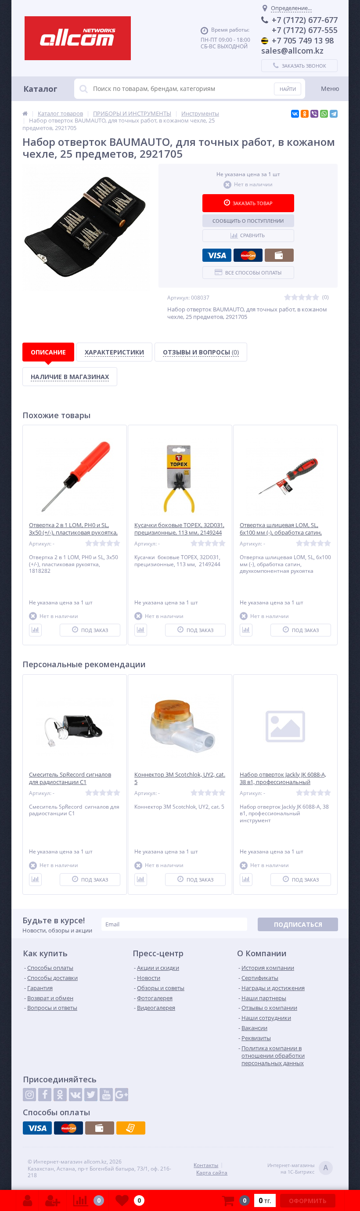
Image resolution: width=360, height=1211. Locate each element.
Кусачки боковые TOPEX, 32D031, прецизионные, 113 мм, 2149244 (179, 528)
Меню (330, 88)
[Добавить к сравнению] (35, 630)
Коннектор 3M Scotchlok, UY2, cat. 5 (179, 778)
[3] (301, 297)
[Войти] (27, 1200)
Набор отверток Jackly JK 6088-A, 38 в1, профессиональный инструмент (283, 782)
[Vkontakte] (75, 1094)
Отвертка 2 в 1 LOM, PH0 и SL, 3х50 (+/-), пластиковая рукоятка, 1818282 (73, 532)
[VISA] (216, 255)
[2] (294, 297)
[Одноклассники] (305, 114)
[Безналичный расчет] (130, 1128)
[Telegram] (334, 114)
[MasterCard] (248, 255)
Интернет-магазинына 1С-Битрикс (297, 1168)
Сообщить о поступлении (248, 220)
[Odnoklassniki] (60, 1094)
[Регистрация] (53, 1200)
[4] (308, 297)
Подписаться (298, 924)
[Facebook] (44, 1094)
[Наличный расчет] (279, 255)
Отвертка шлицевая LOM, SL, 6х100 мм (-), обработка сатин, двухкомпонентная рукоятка (281, 532)
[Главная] (25, 113)
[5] (315, 297)
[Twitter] (90, 1094)
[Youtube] (106, 1094)
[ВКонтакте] (295, 114)
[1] (287, 297)
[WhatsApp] (324, 114)
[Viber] (314, 114)
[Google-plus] (121, 1094)
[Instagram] (29, 1094)
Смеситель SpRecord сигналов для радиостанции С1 (70, 778)
